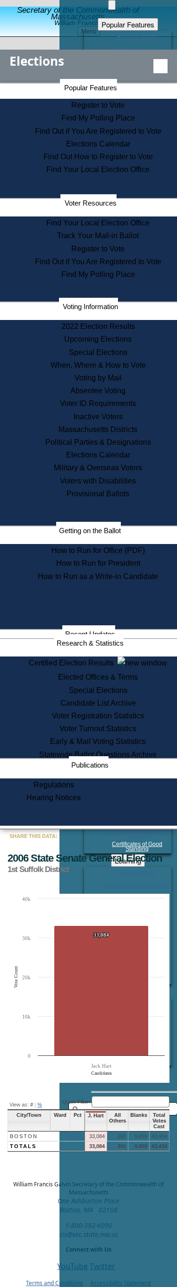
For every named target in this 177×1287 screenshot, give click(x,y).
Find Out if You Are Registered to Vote (98, 131)
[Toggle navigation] (160, 66)
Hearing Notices (53, 798)
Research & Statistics (90, 643)
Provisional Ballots (98, 494)
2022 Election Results (98, 326)
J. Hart (96, 1115)
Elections (36, 60)
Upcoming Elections (98, 339)
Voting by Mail (98, 378)
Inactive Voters (98, 417)
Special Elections (98, 352)
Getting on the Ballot (90, 531)
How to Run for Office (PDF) (98, 550)
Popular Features (90, 88)
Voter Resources (91, 203)
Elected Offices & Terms (98, 677)
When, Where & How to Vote (98, 365)
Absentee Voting (98, 391)
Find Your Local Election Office (98, 169)
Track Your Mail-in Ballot (98, 236)
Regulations (54, 785)
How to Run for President (98, 563)
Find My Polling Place (98, 118)
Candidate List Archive (98, 703)
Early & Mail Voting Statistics (98, 741)
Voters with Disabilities (98, 481)
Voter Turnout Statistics (97, 729)
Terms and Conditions (54, 1283)
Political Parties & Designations (98, 442)
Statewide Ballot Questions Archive (98, 755)
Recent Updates (90, 634)
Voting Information (90, 306)
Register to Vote (98, 105)
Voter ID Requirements (98, 403)
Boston (24, 1136)
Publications (90, 765)
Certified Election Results (73, 663)
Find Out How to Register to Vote (98, 157)
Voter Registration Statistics (98, 716)
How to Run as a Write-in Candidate (98, 576)
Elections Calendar (98, 144)
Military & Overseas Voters (98, 468)
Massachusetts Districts (98, 429)
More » (75, 1136)
